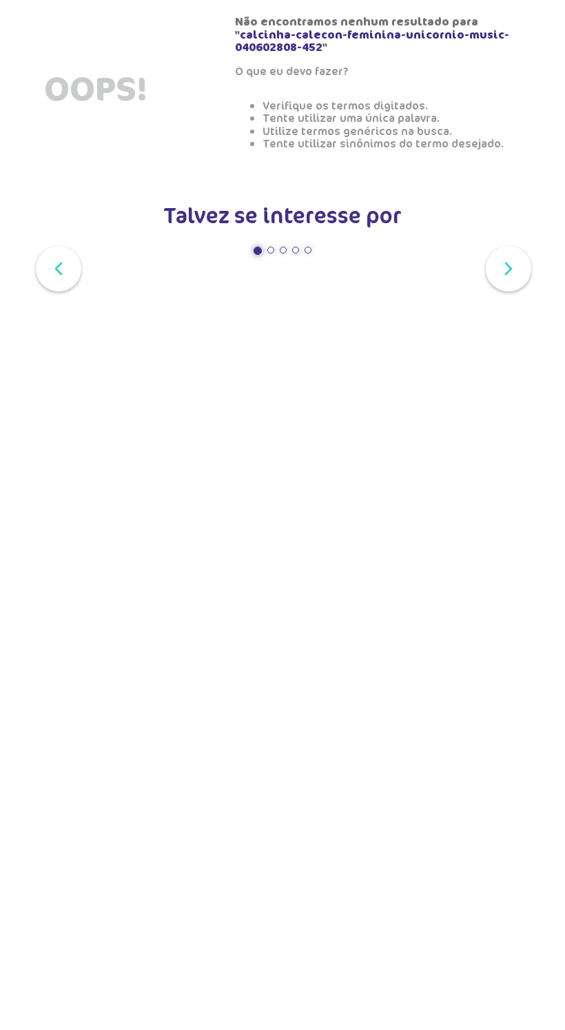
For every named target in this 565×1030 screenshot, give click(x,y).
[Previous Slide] (56, 267)
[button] (258, 251)
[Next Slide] (505, 267)
